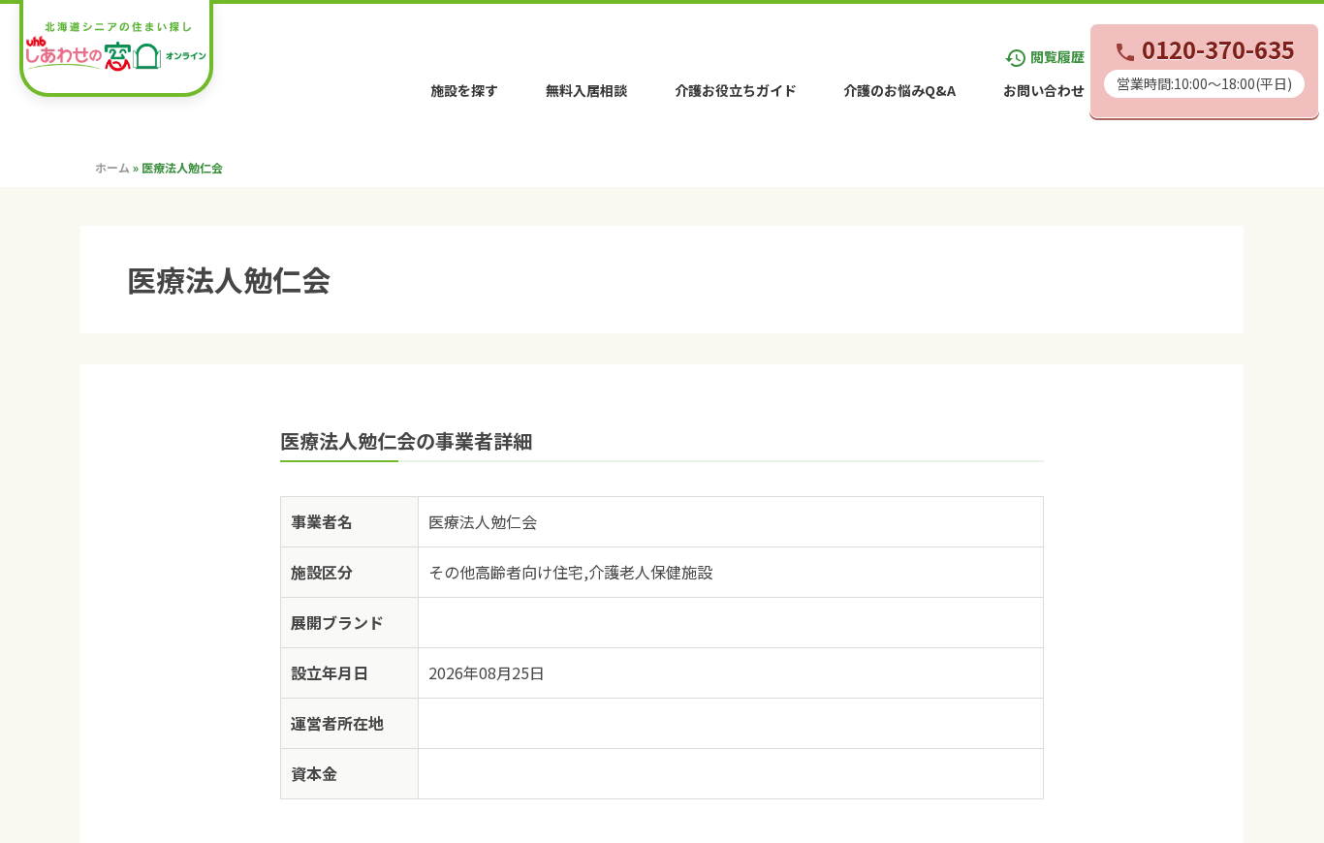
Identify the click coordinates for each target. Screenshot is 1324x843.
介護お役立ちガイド (736, 90)
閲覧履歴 (1044, 56)
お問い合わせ (1044, 90)
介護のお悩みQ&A (899, 90)
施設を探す (464, 90)
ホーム (112, 167)
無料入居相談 (586, 90)
